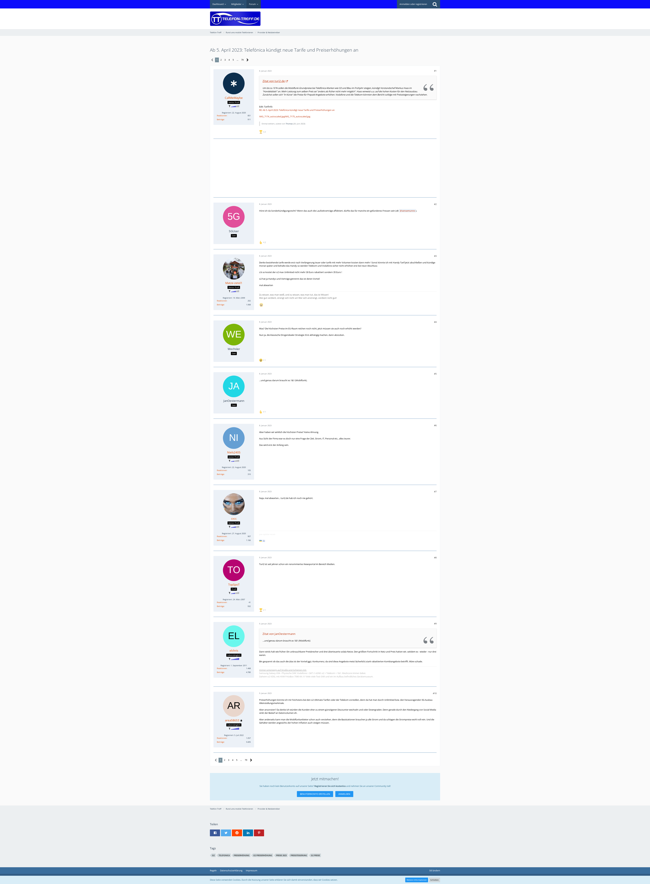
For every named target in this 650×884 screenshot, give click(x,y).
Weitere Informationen (417, 880)
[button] (215, 833)
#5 (435, 373)
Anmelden (344, 793)
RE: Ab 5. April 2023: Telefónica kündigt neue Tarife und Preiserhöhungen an (297, 110)
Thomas (289, 123)
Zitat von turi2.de (274, 81)
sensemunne (408, 210)
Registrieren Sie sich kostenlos (330, 786)
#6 (435, 425)
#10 (435, 693)
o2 (213, 855)
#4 (435, 321)
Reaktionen (222, 115)
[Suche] (435, 4)
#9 (435, 623)
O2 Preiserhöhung (262, 855)
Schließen (434, 880)
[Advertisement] (378, 16)
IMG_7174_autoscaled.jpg (272, 116)
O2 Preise (315, 855)
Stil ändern (434, 870)
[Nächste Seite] (247, 60)
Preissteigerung (299, 855)
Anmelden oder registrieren (413, 4)
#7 (435, 491)
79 (242, 59)
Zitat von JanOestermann (279, 634)
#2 (435, 204)
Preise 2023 (281, 855)
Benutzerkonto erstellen (315, 793)
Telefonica (224, 855)
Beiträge (220, 119)
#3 (435, 255)
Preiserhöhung (241, 855)
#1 (435, 70)
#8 (435, 557)
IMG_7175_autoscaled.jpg (297, 116)
